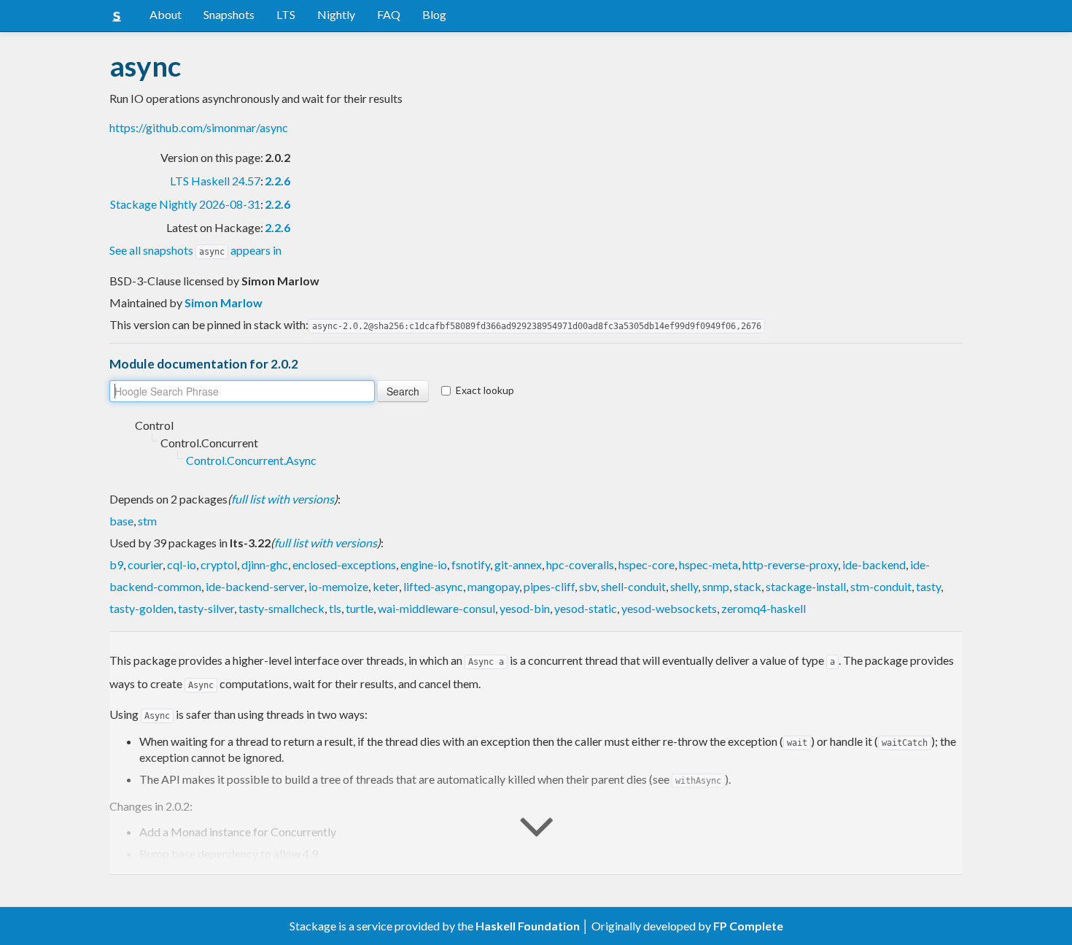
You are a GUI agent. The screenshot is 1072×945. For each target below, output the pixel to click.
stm (147, 521)
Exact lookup (485, 390)
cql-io (181, 564)
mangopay (493, 586)
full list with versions (282, 499)
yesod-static (585, 608)
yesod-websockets (669, 608)
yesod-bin (525, 608)
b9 (116, 564)
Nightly (336, 14)
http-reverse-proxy (790, 564)
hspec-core (646, 564)
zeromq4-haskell (763, 608)
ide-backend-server (255, 586)
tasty (928, 586)
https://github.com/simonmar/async (198, 127)
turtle (359, 608)
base (121, 521)
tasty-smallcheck (281, 608)
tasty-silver (206, 608)
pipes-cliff (549, 586)
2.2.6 (277, 181)
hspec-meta (708, 564)
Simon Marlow (224, 302)
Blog (434, 14)
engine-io (423, 564)
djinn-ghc (264, 564)
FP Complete (748, 926)
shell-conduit (633, 586)
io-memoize (338, 586)
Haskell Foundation (527, 926)
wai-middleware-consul (436, 608)
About (165, 14)
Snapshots (229, 14)
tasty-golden (141, 608)
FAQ (388, 14)
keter (386, 586)
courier (145, 564)
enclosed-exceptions (344, 564)
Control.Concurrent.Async (251, 460)
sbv (588, 586)
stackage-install (806, 586)
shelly (684, 586)
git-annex (518, 564)
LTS (285, 14)
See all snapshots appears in (195, 250)
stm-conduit (881, 586)
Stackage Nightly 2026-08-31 (185, 204)
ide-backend (874, 564)
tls (335, 608)
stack (747, 586)
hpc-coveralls (580, 564)
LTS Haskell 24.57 (215, 181)
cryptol (219, 564)
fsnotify (470, 564)
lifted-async (433, 586)
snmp (715, 586)
